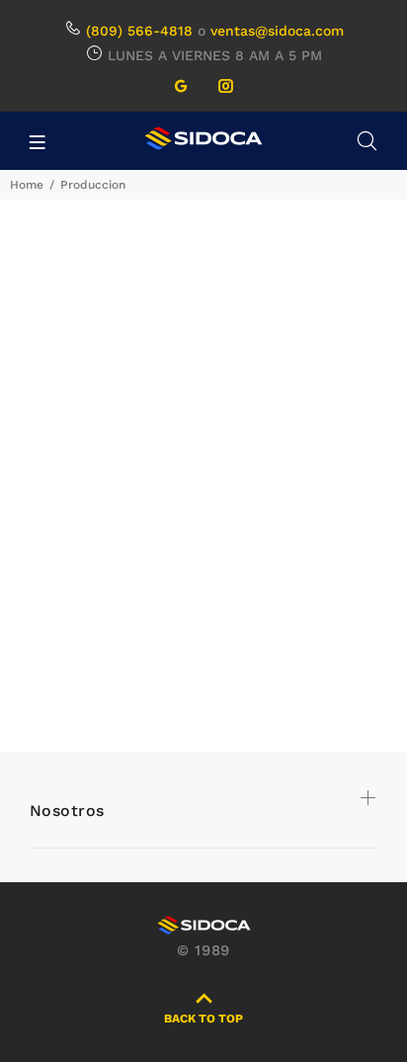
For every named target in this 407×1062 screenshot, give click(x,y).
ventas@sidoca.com (277, 31)
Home (26, 185)
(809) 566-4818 (139, 31)
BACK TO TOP (203, 1018)
